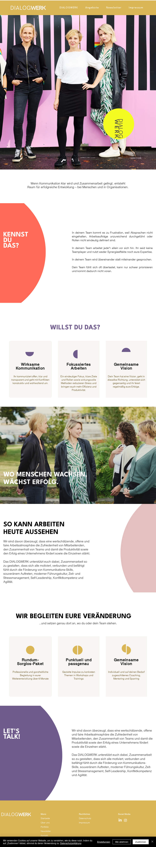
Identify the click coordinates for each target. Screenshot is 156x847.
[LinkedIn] (120, 820)
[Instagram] (125, 820)
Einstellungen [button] (103, 841)
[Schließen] (152, 842)
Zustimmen (140, 841)
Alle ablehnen (121, 841)
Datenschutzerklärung (70, 843)
